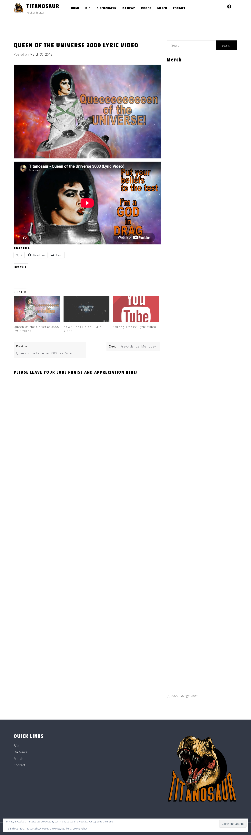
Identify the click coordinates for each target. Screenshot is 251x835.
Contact (179, 8)
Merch (162, 8)
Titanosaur (42, 6)
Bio (88, 8)
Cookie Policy (80, 828)
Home (75, 8)
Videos (146, 8)
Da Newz (128, 8)
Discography (106, 8)
